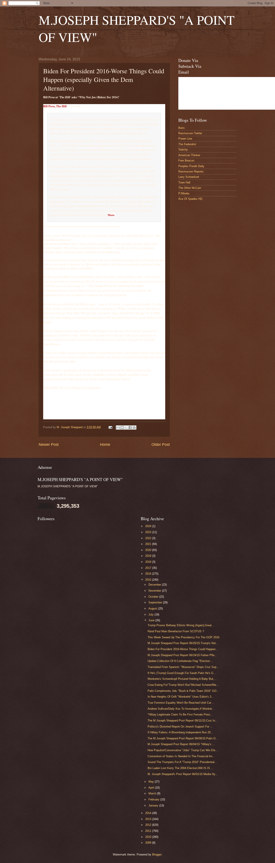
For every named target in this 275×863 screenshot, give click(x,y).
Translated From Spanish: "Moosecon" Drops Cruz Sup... (183, 667)
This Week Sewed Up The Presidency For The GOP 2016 (183, 637)
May (151, 781)
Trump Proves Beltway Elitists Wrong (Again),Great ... (181, 625)
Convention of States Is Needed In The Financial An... (181, 756)
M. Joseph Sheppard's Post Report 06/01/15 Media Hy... (183, 774)
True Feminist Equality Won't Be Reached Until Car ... (181, 702)
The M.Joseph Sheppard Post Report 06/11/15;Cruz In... (183, 720)
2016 (148, 573)
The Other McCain (189, 187)
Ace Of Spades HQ (190, 198)
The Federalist (187, 144)
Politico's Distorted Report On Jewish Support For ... (180, 726)
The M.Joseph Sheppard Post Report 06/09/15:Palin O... (183, 738)
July (151, 614)
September (155, 602)
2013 (148, 819)
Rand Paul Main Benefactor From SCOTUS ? (176, 631)
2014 (148, 813)
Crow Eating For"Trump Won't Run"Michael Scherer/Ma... (183, 684)
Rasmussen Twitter (190, 133)
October (153, 596)
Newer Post (49, 444)
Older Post (160, 444)
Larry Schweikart (188, 176)
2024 (148, 526)
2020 (148, 550)
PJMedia (183, 193)
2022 (148, 538)
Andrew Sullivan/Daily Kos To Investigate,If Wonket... (181, 708)
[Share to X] (126, 427)
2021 (148, 544)
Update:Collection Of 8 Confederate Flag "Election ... (180, 661)
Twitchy (183, 149)
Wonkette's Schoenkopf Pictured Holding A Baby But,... (182, 678)
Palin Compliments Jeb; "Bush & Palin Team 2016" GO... (183, 690)
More (111, 215)
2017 (148, 567)
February (154, 799)
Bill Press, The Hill (55, 106)
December (155, 584)
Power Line (185, 138)
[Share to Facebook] (130, 427)
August (153, 608)
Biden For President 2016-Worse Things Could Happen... (183, 649)
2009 (148, 842)
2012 (148, 824)
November (155, 590)
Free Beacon (186, 160)
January (153, 805)
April (151, 787)
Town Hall (184, 182)
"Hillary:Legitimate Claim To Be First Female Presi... (180, 714)
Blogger (156, 854)
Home (105, 444)
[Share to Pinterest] (134, 427)
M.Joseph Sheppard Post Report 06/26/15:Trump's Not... (183, 643)
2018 (148, 561)
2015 (148, 579)
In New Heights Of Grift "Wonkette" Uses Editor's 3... (181, 696)
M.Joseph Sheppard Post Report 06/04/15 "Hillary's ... (181, 744)
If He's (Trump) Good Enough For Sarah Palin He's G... (182, 673)
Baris (181, 127)
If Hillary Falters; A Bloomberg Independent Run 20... (180, 732)
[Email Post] (110, 427)
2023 (148, 532)
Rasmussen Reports (191, 171)
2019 (148, 555)
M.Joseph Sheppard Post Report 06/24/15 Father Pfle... (182, 655)
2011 (148, 830)
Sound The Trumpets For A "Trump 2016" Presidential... (182, 762)
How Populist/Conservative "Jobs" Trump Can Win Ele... (183, 750)
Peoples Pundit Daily (191, 166)
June (151, 620)
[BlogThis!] (122, 427)
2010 (148, 836)
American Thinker (189, 155)
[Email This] (118, 427)
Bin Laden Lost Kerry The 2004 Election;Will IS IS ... (180, 768)
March (152, 793)
